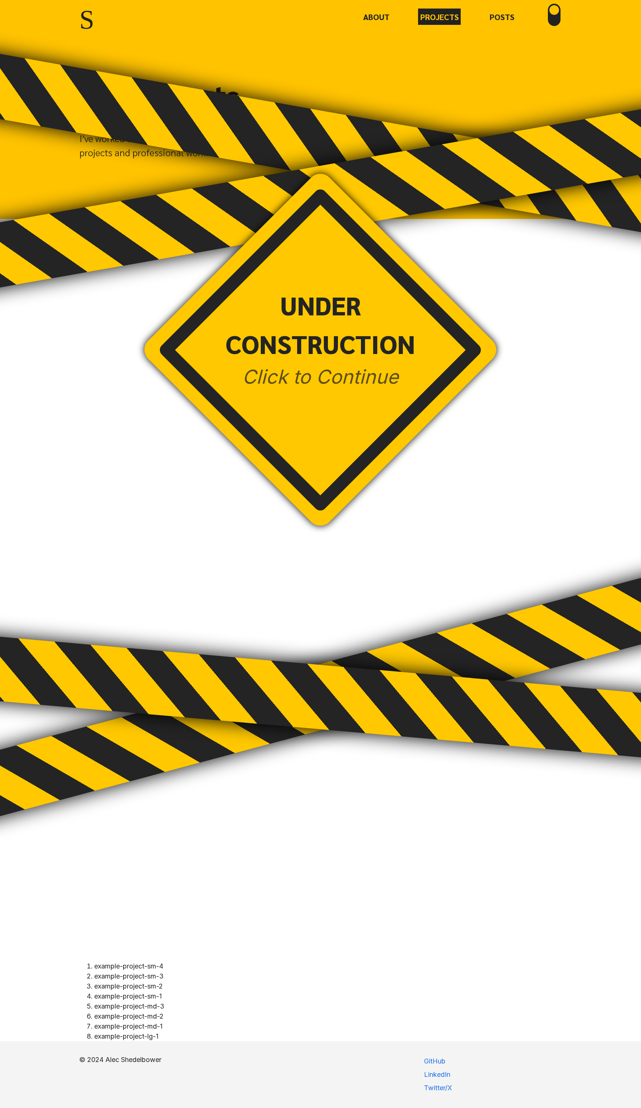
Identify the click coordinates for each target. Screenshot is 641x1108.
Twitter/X (438, 1088)
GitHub (435, 1061)
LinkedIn (437, 1074)
